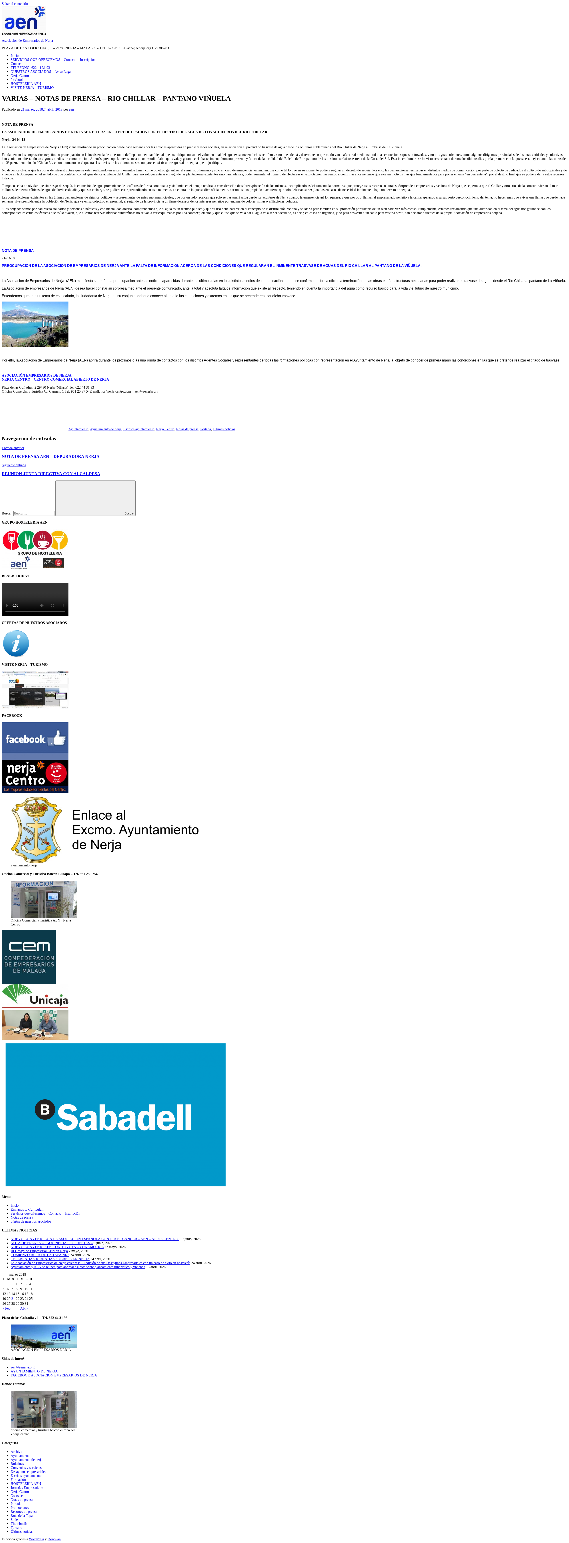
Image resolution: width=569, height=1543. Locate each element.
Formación (18, 1479)
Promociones (20, 1507)
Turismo (16, 1527)
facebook (17, 79)
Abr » (24, 1308)
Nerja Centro (20, 75)
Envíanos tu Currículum (27, 1209)
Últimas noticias (224, 429)
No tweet (17, 1495)
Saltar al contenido (15, 4)
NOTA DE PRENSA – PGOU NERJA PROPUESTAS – (52, 1243)
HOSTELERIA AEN (26, 83)
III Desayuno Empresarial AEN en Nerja (39, 1251)
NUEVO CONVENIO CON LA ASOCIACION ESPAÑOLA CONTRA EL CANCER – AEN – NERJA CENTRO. (95, 1239)
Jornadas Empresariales (27, 1487)
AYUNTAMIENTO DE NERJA (34, 1371)
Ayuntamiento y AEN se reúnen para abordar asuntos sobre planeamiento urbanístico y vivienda (78, 1267)
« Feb (6, 1308)
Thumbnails (19, 1523)
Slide (14, 1519)
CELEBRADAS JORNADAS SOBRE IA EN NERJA (50, 1259)
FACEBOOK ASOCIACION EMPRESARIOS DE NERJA (54, 1375)
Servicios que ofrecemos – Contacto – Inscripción (45, 1213)
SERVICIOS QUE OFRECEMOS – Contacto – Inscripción (53, 60)
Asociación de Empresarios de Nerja (27, 40)
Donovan (54, 1539)
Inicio (15, 56)
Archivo (16, 1452)
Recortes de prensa (24, 1511)
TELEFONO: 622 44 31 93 (30, 68)
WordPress (36, 1539)
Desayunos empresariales (28, 1471)
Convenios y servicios (26, 1468)
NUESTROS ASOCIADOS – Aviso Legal (41, 71)
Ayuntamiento (78, 429)
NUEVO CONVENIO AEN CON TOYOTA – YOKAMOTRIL (57, 1247)
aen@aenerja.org (22, 1367)
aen (71, 109)
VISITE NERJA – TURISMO (32, 87)
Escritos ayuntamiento (138, 429)
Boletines (17, 1464)
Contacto (17, 64)
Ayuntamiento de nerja (106, 429)
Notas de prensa (187, 429)
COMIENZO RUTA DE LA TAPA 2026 (40, 1255)
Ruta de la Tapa (22, 1515)
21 (13, 1299)
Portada (205, 429)
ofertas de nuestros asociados (31, 1221)
